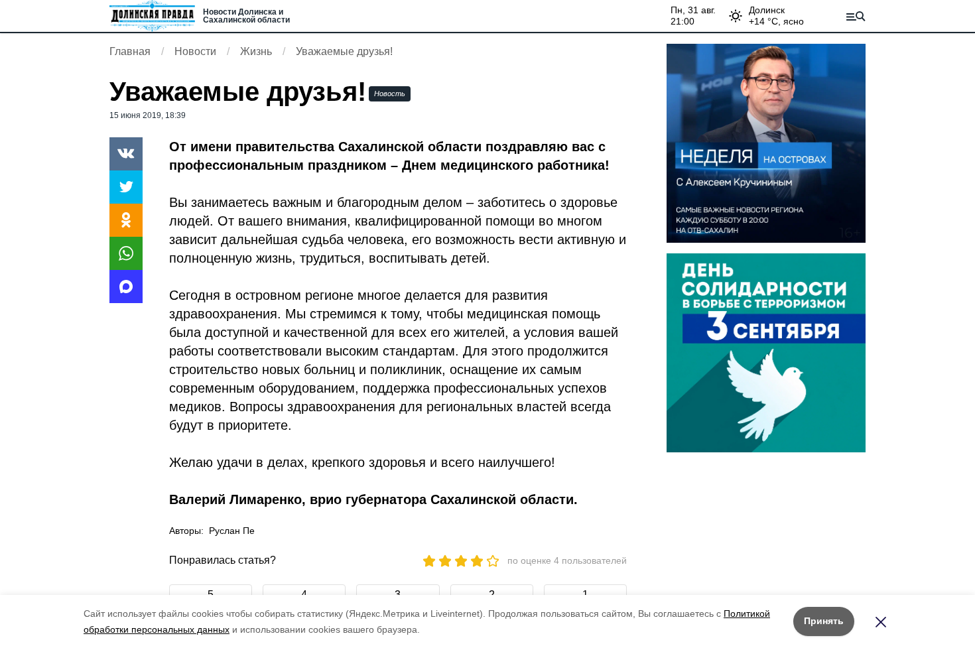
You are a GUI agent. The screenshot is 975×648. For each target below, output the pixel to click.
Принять (824, 621)
